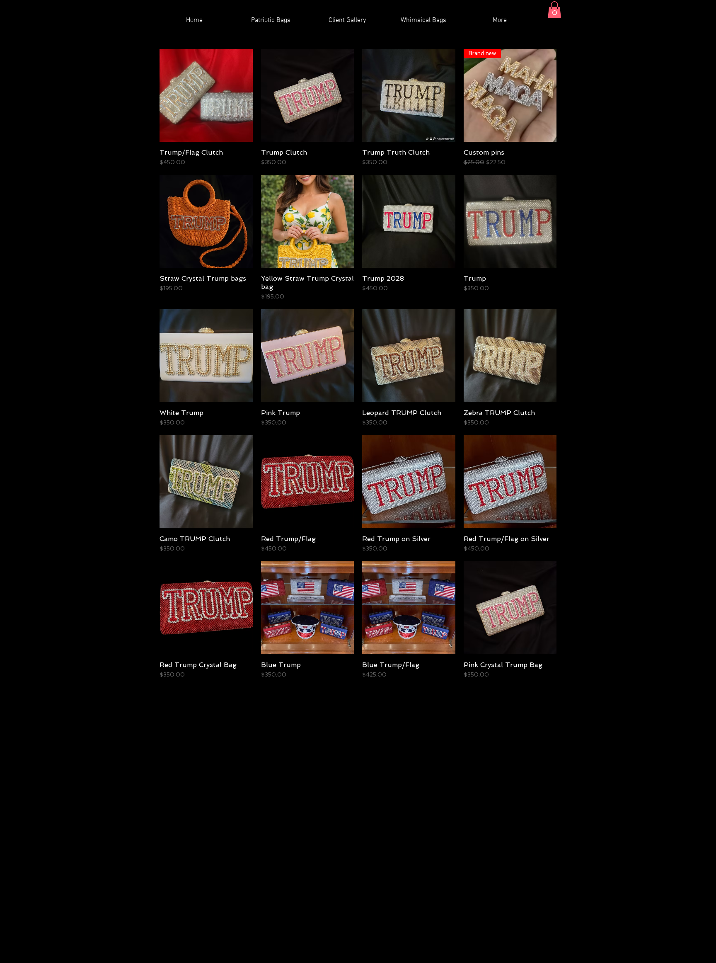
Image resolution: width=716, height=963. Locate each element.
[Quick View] (206, 95)
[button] (554, 9)
